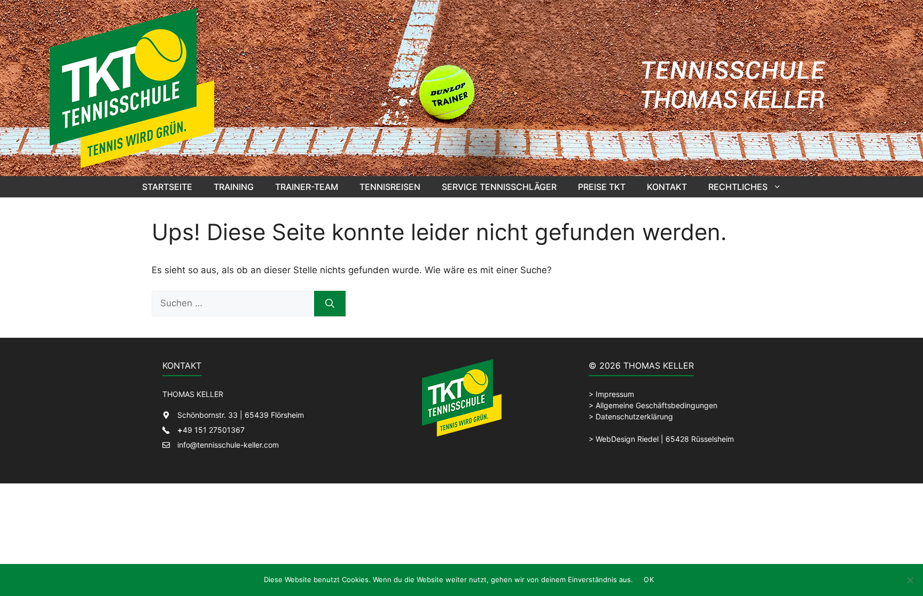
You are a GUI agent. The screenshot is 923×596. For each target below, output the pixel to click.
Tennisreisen (389, 186)
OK (649, 579)
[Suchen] (330, 303)
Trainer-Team (306, 186)
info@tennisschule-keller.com (228, 444)
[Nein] (909, 580)
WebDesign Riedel (627, 438)
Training (234, 186)
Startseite (167, 186)
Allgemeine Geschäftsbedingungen (656, 405)
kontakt (667, 186)
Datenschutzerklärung (634, 416)
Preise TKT (601, 186)
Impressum (615, 394)
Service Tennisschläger (499, 186)
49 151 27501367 (211, 429)
